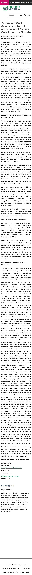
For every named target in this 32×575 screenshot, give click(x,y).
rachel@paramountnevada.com (11, 468)
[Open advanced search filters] (25, 15)
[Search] (21, 15)
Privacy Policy (24, 572)
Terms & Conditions (24, 568)
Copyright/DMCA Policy (10, 572)
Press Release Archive (19, 565)
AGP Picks (4, 2)
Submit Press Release (9, 568)
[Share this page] (29, 15)
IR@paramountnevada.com (10, 476)
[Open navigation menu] (3, 15)
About (8, 565)
